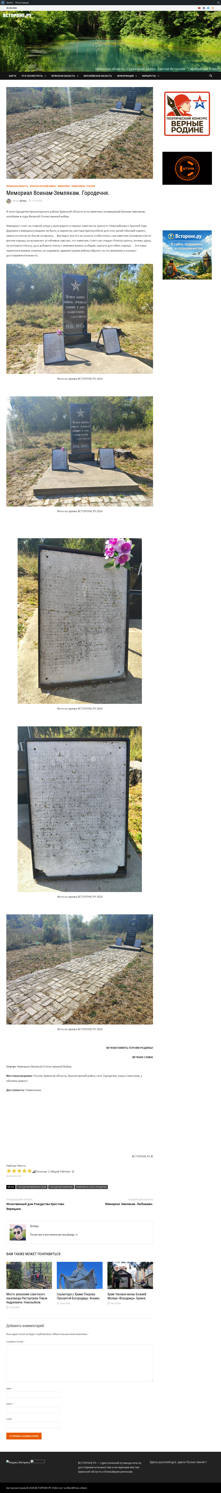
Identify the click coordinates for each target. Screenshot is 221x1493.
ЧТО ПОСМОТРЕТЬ (32, 75)
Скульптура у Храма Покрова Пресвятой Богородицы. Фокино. (78, 1296)
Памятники (78, 186)
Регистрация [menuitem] (22, 2)
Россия (91, 186)
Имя (9, 1388)
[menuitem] (3, 2)
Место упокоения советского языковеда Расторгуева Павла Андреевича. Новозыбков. (26, 1298)
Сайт (9, 1419)
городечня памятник (61, 1186)
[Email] (213, 8)
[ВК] (204, 8)
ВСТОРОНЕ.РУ (43, 1487)
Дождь (23, 200)
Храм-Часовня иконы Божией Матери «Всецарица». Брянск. (126, 1296)
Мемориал (64, 186)
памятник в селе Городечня (91, 1186)
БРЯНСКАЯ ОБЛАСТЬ (63, 75)
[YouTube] (199, 8)
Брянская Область (17, 186)
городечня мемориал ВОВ (31, 1186)
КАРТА (12, 75)
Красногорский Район (43, 186)
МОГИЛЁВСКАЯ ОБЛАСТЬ (98, 75)
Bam (84, 1487)
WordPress (73, 1487)
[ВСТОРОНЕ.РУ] (110, 41)
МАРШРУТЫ (149, 75)
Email (10, 1403)
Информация (125, 75)
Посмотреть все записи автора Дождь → (53, 1234)
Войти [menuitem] (10, 2)
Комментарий (15, 1341)
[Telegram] (208, 8)
